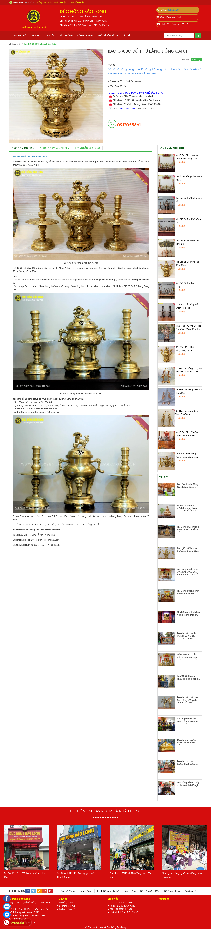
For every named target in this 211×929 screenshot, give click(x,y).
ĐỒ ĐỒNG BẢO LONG (121, 902)
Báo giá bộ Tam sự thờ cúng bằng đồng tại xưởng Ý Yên (188, 550)
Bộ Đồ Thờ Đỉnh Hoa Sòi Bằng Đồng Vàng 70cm (186, 157)
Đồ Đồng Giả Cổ (67, 906)
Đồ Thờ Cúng (68, 891)
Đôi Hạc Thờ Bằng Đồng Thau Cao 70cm (186, 413)
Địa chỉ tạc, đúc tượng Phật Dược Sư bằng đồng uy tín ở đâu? (188, 763)
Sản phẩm (65, 35)
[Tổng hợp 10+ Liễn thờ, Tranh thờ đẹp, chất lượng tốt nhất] (166, 659)
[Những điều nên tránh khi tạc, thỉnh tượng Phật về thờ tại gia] (166, 511)
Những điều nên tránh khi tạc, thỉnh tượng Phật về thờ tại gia (188, 507)
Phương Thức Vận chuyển (54, 148)
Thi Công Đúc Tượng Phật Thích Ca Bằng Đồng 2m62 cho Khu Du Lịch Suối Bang (188, 528)
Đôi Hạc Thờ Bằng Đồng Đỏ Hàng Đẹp (188, 391)
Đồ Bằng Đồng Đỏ (67, 909)
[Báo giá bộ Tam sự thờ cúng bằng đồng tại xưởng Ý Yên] (166, 553)
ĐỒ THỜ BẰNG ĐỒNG (121, 909)
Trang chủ (20, 35)
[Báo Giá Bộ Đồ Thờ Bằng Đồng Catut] (166, 269)
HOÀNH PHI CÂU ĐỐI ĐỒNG (124, 912)
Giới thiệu (36, 35)
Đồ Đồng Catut (66, 902)
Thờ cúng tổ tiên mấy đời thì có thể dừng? (188, 784)
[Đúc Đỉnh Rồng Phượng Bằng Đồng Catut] (166, 354)
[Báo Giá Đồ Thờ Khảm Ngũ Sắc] (166, 205)
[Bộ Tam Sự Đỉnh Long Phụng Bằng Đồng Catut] (166, 461)
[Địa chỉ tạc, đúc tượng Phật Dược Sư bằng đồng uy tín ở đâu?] (166, 766)
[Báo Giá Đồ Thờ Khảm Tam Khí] (166, 227)
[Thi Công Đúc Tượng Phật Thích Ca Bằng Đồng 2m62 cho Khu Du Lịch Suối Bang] (166, 531)
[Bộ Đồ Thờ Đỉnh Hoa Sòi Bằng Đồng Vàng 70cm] (166, 163)
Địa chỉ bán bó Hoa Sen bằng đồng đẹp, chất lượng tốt (188, 699)
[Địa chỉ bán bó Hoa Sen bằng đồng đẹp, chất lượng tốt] (166, 702)
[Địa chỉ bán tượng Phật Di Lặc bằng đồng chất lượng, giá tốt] (166, 745)
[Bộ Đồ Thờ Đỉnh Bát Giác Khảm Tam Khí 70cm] (166, 440)
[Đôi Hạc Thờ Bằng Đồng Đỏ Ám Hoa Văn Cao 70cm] (166, 376)
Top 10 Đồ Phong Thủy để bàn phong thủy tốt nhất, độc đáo (187, 678)
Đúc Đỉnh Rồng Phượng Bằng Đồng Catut (186, 349)
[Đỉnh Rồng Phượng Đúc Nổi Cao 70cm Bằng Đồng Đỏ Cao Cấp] (166, 333)
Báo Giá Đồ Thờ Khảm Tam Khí (188, 221)
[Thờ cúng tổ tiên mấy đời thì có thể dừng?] (166, 788)
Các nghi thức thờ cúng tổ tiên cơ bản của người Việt (187, 720)
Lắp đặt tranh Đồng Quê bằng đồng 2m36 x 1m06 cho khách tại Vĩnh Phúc (187, 486)
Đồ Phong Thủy (172, 891)
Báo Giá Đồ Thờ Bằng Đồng (185, 285)
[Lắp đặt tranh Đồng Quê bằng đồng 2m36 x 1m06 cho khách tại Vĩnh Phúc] (166, 489)
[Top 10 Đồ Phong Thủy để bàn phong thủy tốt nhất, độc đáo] (166, 681)
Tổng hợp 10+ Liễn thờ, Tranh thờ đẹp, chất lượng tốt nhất (187, 656)
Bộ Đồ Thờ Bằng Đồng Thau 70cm (188, 178)
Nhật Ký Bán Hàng (108, 35)
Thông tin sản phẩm (23, 148)
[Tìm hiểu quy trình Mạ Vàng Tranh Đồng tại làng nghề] (166, 617)
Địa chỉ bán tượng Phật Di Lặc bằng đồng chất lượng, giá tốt (188, 742)
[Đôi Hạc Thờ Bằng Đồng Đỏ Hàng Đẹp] (166, 397)
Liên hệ (126, 35)
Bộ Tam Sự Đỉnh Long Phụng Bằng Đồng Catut (186, 455)
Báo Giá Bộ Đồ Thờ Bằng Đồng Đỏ (187, 242)
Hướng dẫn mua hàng (87, 148)
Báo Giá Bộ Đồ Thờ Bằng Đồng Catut (187, 263)
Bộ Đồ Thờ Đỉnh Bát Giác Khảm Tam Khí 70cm (187, 434)
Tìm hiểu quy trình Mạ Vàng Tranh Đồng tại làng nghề (188, 614)
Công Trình (84, 35)
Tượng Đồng (85, 891)
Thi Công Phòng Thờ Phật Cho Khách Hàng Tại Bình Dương (188, 592)
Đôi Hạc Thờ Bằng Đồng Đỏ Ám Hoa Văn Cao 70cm (188, 370)
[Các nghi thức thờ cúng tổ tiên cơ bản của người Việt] (166, 724)
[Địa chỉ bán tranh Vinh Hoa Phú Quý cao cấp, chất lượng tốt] (166, 638)
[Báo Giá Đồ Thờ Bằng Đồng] (166, 290)
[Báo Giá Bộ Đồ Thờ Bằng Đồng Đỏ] (166, 248)
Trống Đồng (130, 891)
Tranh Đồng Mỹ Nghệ (108, 891)
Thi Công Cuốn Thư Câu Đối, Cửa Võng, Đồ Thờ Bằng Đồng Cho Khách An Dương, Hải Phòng (188, 571)
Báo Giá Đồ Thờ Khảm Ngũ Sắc (188, 200)
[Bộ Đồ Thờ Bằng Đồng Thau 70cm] (166, 184)
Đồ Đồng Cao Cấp (149, 891)
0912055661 (173, 10)
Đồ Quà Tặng (191, 891)
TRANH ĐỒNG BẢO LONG (122, 906)
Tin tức (51, 35)
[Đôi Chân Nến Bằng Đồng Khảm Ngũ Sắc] (166, 312)
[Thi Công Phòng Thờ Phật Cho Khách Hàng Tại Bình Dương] (166, 595)
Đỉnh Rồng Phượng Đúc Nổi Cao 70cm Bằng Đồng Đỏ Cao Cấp (188, 328)
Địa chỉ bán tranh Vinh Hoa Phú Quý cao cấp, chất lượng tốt (188, 635)
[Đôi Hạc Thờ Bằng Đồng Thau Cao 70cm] (166, 418)
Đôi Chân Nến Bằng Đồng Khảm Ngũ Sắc (187, 306)
